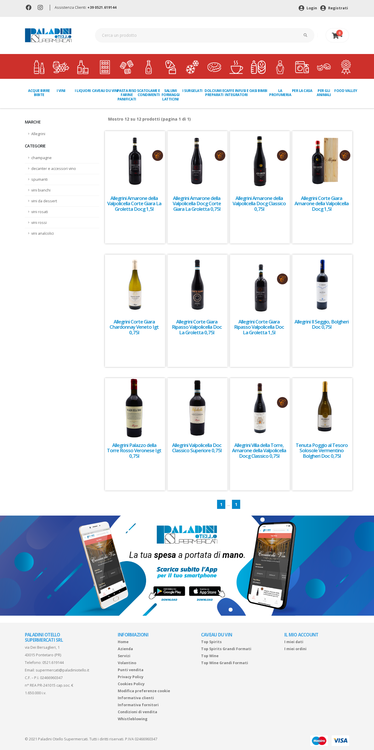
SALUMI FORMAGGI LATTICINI (171, 95)
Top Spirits (211, 641)
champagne (41, 157)
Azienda (125, 648)
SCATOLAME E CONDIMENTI (148, 92)
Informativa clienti (136, 697)
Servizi (124, 655)
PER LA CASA (302, 90)
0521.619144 (53, 662)
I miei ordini (295, 648)
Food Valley (345, 90)
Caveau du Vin (105, 90)
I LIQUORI (83, 90)
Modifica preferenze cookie (144, 690)
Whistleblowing (133, 718)
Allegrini (38, 133)
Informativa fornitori (138, 704)
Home (123, 641)
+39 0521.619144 (101, 7)
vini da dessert (44, 201)
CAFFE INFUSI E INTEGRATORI (236, 92)
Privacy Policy (130, 676)
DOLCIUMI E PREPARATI (214, 92)
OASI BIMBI (258, 90)
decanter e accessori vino (53, 168)
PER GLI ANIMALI (324, 92)
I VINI (61, 90)
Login (311, 8)
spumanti (39, 179)
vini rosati (39, 211)
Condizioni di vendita (137, 711)
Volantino (127, 662)
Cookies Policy (131, 683)
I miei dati (293, 641)
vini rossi (39, 222)
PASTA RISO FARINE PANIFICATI (126, 95)
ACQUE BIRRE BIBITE (39, 92)
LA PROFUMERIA (280, 92)
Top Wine (210, 655)
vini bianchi (41, 190)
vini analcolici (42, 233)
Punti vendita (130, 669)
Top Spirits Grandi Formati (226, 648)
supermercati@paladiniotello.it (62, 670)
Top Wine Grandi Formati (224, 662)
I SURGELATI (192, 90)
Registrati (337, 8)
